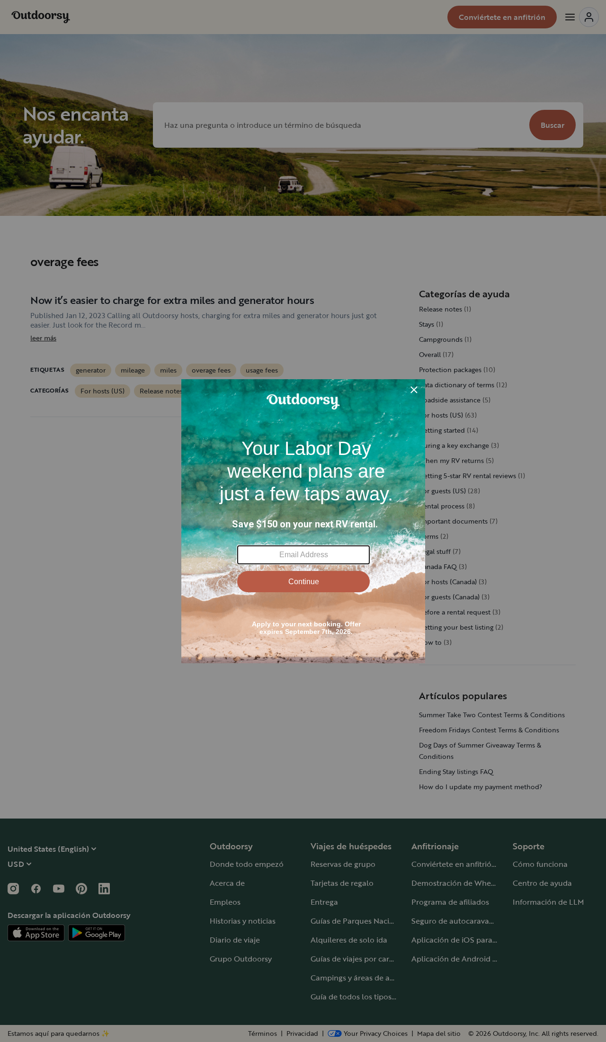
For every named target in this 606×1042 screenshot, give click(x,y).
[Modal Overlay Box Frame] (303, 521)
